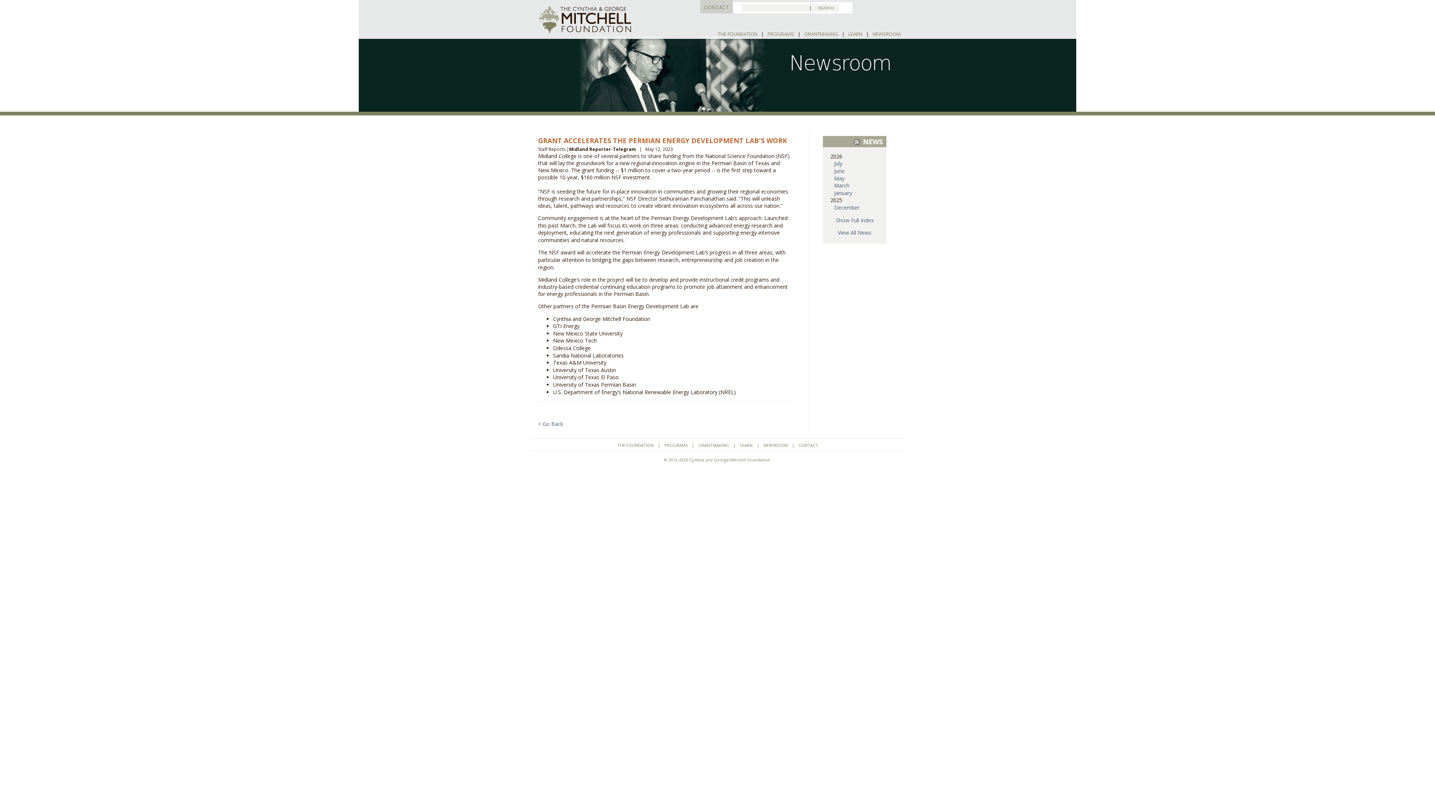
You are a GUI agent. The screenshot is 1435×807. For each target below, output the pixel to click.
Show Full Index (855, 220)
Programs (781, 34)
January (843, 193)
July (838, 163)
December (847, 207)
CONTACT (716, 7)
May (839, 178)
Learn (855, 34)
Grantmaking (821, 34)
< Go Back (550, 423)
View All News (854, 232)
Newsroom (887, 34)
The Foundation (737, 34)
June (839, 170)
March (841, 185)
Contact (808, 445)
